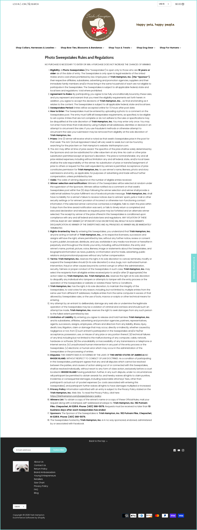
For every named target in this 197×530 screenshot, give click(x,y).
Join (23, 4)
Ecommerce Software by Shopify (29, 517)
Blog (36, 492)
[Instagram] (183, 450)
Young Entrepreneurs (45, 475)
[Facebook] (175, 450)
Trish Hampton (37, 515)
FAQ (36, 489)
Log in (16, 4)
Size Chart (39, 482)
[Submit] (29, 4)
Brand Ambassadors (44, 472)
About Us (38, 461)
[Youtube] (179, 450)
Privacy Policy (41, 486)
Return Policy (40, 468)
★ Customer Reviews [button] (194, 268)
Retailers (38, 479)
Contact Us (40, 465)
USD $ (161, 4)
